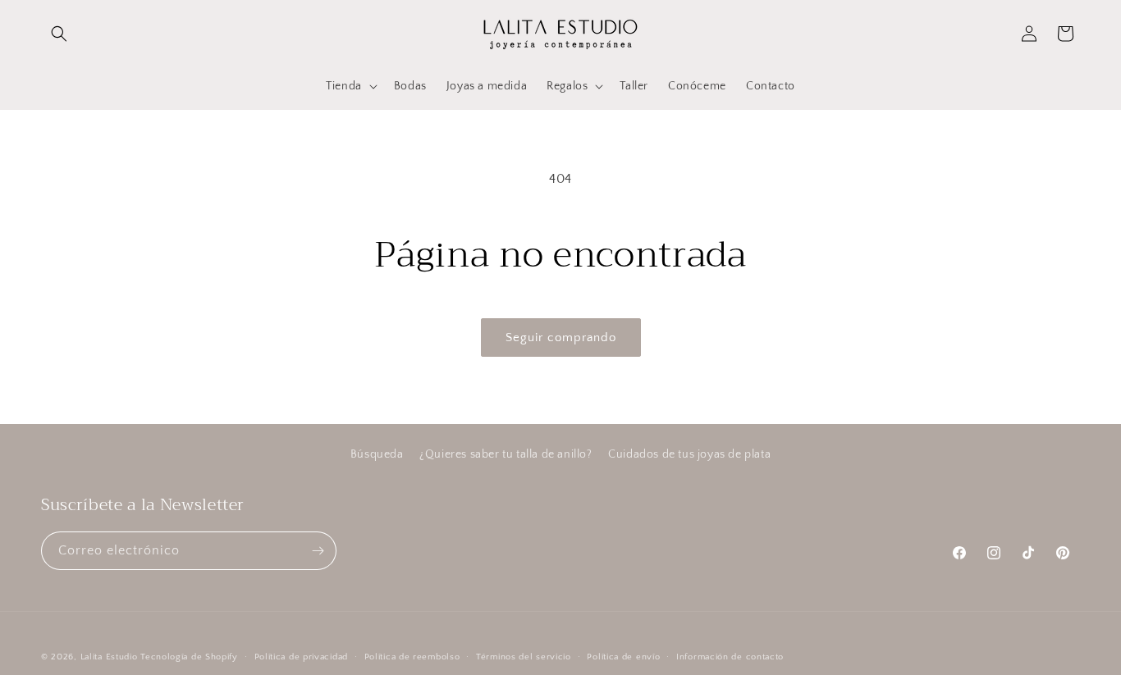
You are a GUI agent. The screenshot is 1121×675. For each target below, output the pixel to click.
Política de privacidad (301, 657)
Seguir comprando (561, 337)
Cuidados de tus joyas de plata (689, 454)
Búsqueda (377, 454)
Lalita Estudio (109, 657)
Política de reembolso (412, 657)
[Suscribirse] (318, 550)
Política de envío (623, 657)
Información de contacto (730, 657)
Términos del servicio (523, 657)
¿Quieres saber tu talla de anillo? (505, 454)
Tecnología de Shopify (189, 657)
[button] (59, 34)
